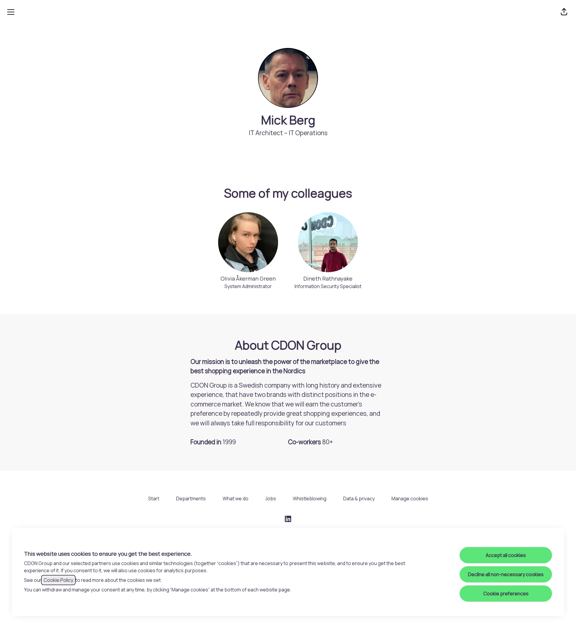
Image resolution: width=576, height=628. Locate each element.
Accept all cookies (506, 555)
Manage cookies (410, 498)
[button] (564, 12)
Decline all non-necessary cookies (506, 574)
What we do (235, 498)
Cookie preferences (506, 593)
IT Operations (308, 133)
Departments (191, 498)
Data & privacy (359, 498)
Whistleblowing (309, 498)
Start (153, 498)
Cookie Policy (58, 580)
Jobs (270, 498)
